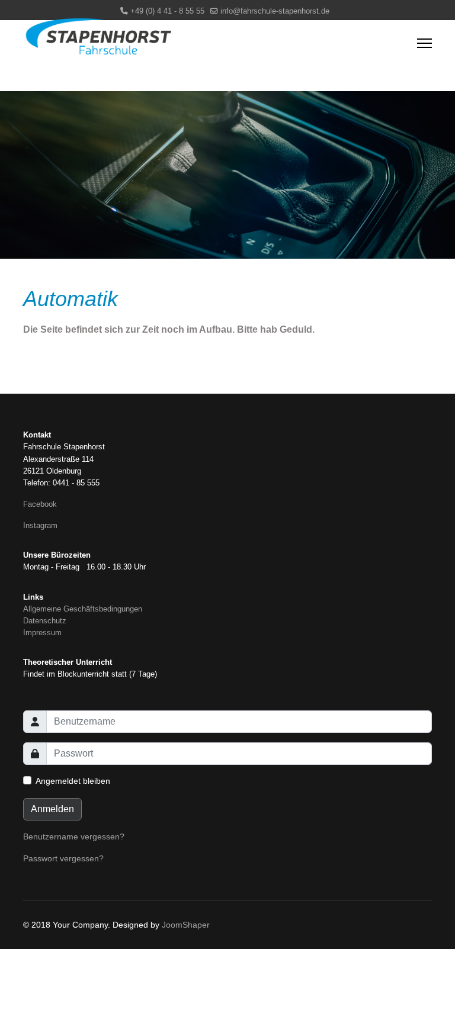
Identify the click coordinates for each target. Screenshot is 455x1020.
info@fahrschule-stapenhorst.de (274, 11)
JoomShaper (186, 924)
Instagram (40, 526)
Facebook (40, 504)
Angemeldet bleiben (73, 781)
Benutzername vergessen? (73, 836)
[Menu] (424, 43)
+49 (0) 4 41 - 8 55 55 (167, 11)
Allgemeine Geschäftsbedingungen (82, 609)
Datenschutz (44, 621)
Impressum (42, 633)
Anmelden (52, 809)
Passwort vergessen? (63, 858)
